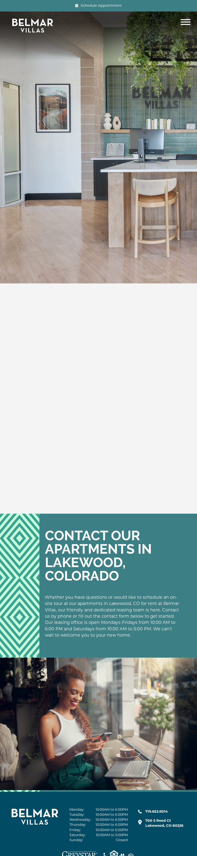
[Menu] (186, 25)
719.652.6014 (156, 811)
